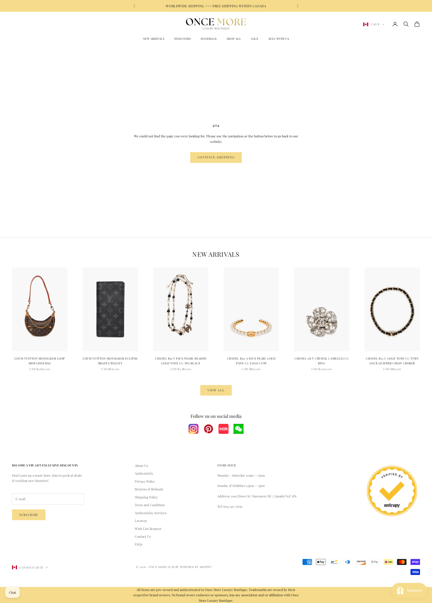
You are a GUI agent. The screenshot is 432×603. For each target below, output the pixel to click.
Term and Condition (150, 505)
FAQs (138, 544)
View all (216, 390)
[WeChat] (239, 429)
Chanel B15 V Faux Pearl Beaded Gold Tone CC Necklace (180, 361)
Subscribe (28, 515)
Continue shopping (216, 157)
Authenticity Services (150, 513)
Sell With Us (278, 39)
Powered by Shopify (196, 567)
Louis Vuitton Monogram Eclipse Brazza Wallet (110, 361)
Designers (182, 39)
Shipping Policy (146, 497)
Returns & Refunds (149, 489)
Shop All (234, 39)
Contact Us (143, 536)
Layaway (141, 520)
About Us (141, 465)
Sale (254, 39)
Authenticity (144, 473)
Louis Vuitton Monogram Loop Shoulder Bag (39, 361)
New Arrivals (153, 39)
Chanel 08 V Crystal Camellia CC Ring (321, 361)
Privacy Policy (145, 481)
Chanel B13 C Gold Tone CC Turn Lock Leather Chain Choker (392, 361)
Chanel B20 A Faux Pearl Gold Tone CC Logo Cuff (251, 361)
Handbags (208, 39)
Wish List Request (148, 528)
